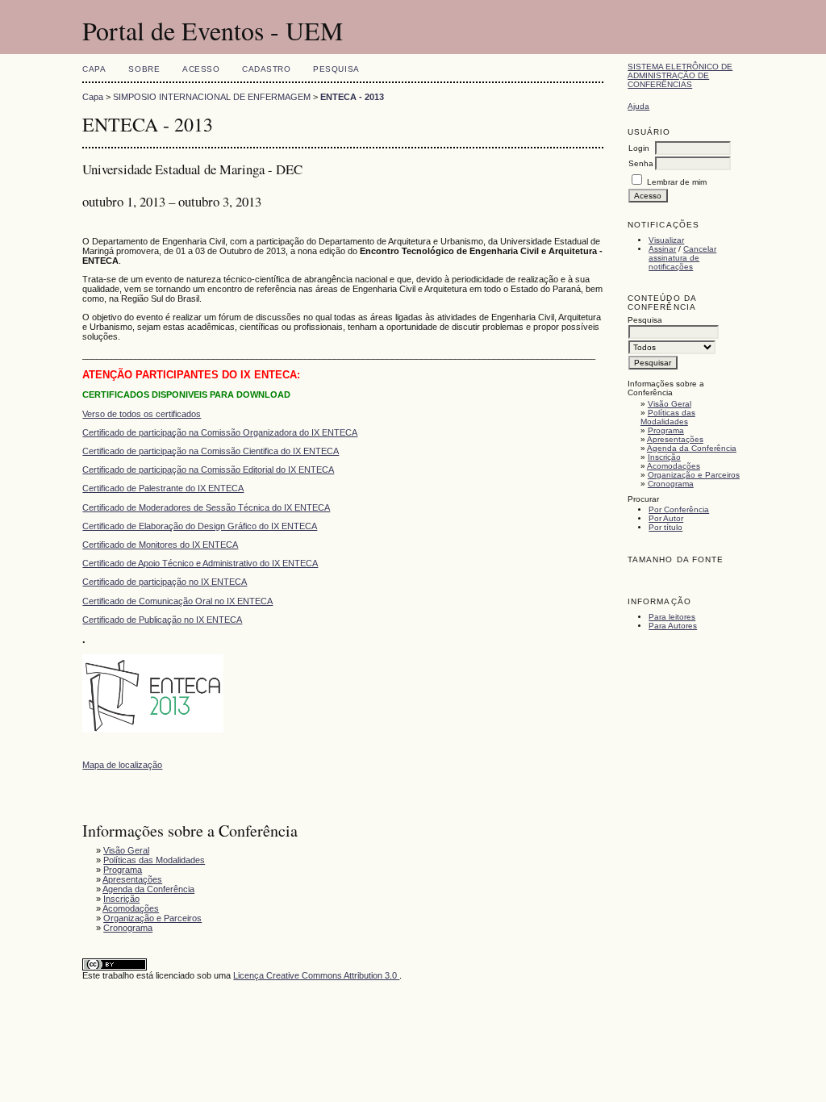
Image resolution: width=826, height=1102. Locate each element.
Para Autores (673, 625)
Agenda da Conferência (691, 448)
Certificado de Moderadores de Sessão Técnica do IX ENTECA (206, 507)
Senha (640, 163)
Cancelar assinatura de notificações (682, 257)
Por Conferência (679, 509)
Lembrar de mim (677, 181)
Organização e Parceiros (694, 474)
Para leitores (672, 616)
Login (638, 148)
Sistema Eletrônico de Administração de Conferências (680, 75)
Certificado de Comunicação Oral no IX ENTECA (177, 601)
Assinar (662, 248)
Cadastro (266, 69)
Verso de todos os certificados (141, 414)
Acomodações (673, 465)
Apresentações (675, 439)
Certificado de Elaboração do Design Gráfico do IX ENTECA (199, 526)
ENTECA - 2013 (352, 97)
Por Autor (666, 518)
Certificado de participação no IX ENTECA (164, 581)
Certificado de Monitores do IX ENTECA (160, 544)
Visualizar (666, 240)
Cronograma (671, 483)
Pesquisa (336, 69)
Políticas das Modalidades (667, 417)
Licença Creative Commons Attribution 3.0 (316, 975)
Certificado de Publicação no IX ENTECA (162, 619)
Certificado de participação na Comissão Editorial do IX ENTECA (208, 469)
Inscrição (664, 457)
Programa (666, 430)
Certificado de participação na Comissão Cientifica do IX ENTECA (210, 451)
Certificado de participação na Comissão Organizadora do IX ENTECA (219, 432)
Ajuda (638, 106)
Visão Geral (669, 403)
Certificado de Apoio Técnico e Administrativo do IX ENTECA (200, 563)
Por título (665, 527)
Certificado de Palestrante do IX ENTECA (163, 488)
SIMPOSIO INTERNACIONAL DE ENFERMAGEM (212, 97)
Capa (94, 69)
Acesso (200, 69)
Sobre (144, 69)
